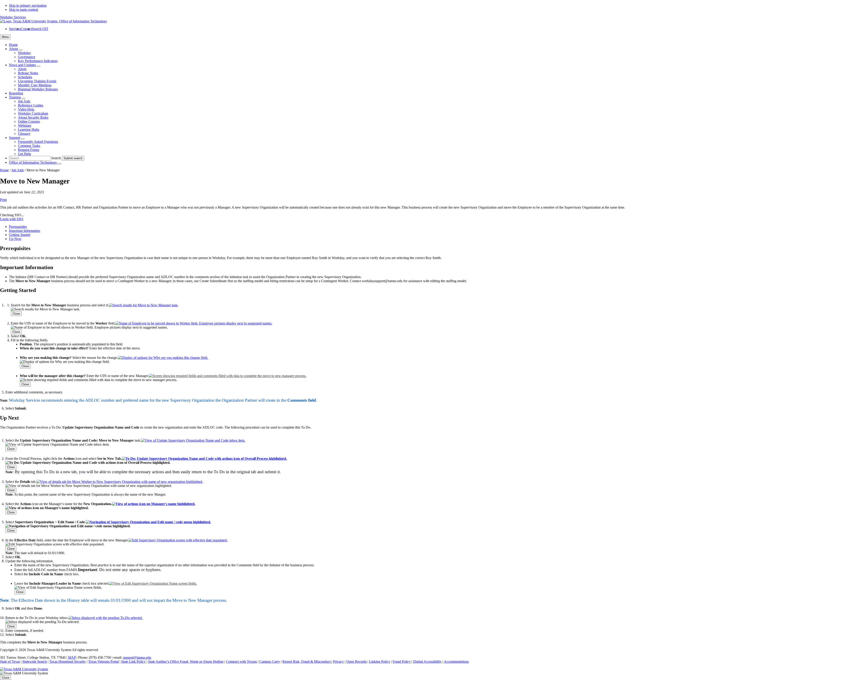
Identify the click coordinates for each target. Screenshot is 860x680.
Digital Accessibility (427, 661)
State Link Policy (133, 661)
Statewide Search (34, 661)
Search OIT (40, 29)
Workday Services (13, 17)
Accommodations (456, 661)
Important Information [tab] (24, 231)
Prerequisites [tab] (18, 227)
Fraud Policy (402, 661)
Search (56, 158)
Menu (5, 37)
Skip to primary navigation (28, 5)
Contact (26, 29)
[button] (143, 305)
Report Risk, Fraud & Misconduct (306, 661)
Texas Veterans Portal (103, 661)
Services (15, 29)
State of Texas (10, 661)
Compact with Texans (241, 661)
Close (16, 313)
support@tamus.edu (137, 657)
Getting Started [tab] (19, 235)
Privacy (338, 661)
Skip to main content (23, 9)
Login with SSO (11, 219)
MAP (72, 657)
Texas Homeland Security (67, 661)
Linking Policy (379, 661)
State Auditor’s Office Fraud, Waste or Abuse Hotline (186, 661)
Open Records (356, 661)
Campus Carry (269, 661)
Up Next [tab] (15, 239)
